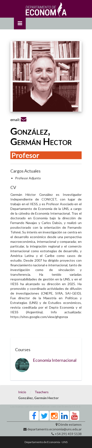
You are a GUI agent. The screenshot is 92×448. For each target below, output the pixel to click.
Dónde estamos (70, 424)
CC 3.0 (76, 406)
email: (15, 119)
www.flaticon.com (44, 406)
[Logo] (46, 10)
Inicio (22, 392)
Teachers (42, 392)
